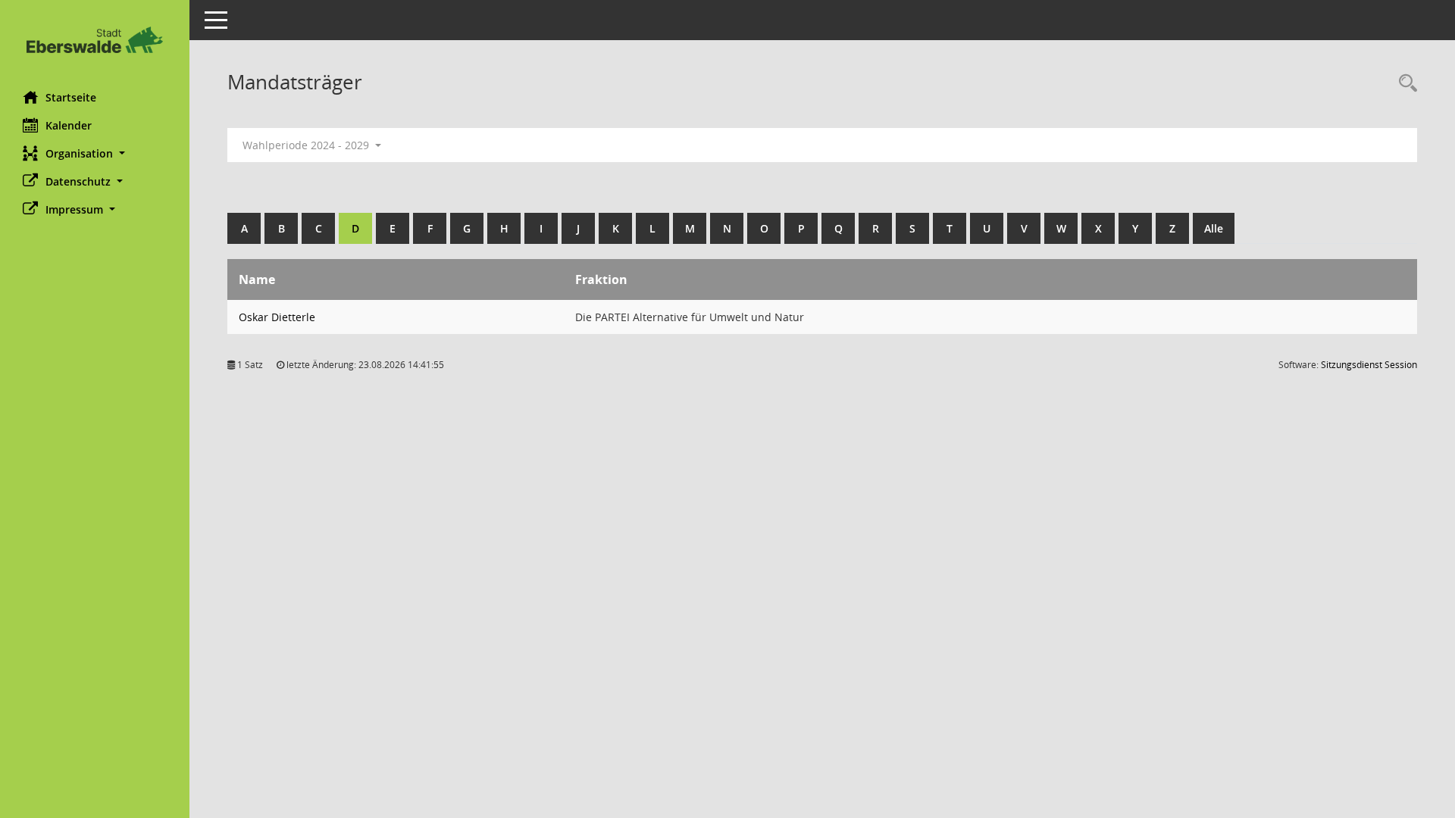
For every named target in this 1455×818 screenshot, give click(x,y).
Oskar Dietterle (277, 317)
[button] (94, 153)
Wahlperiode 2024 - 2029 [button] (307, 145)
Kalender (68, 125)
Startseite (70, 97)
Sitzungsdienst (1369, 364)
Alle (1213, 228)
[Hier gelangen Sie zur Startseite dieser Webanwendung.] (94, 40)
